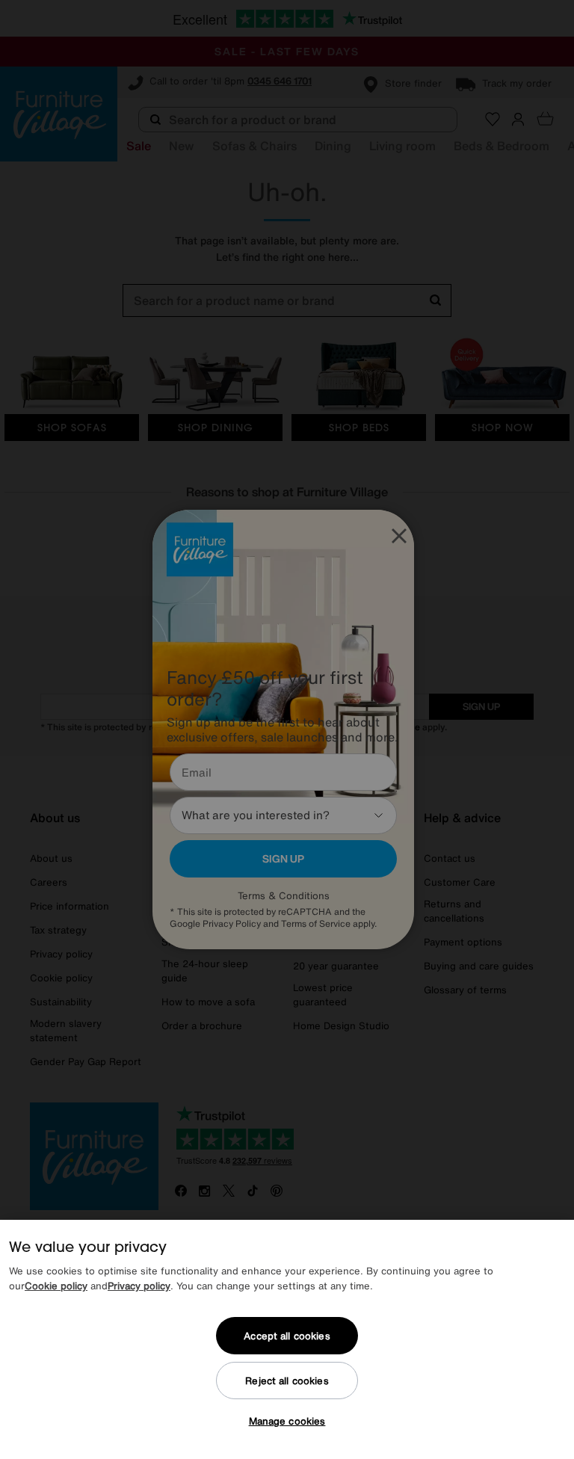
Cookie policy (56, 1286)
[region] (287, 1339)
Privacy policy (139, 1286)
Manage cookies (287, 1421)
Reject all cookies (286, 1381)
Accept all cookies (287, 1336)
